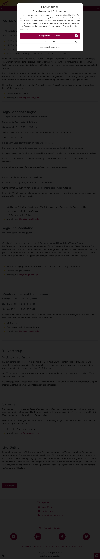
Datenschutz (55, 47)
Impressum (44, 47)
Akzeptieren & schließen (50, 35)
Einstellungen (50, 41)
